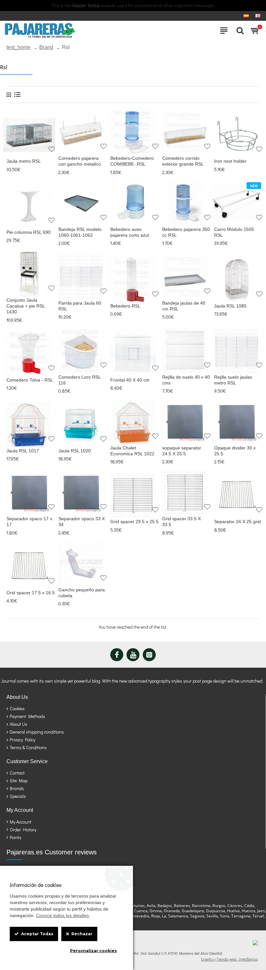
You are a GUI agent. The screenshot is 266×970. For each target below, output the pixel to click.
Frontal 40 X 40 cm (130, 380)
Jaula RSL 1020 (74, 450)
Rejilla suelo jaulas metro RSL (233, 379)
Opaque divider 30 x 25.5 (235, 450)
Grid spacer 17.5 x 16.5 (30, 592)
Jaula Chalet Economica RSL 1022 (132, 450)
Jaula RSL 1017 (22, 450)
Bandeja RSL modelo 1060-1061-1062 (80, 232)
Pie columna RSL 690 (28, 232)
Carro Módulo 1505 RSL (234, 232)
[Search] (238, 30)
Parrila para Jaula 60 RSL (79, 305)
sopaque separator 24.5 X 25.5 (181, 450)
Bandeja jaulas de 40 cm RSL (183, 305)
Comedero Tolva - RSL (29, 380)
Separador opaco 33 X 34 (81, 521)
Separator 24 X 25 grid (237, 521)
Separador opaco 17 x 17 (29, 521)
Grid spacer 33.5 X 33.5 (181, 521)
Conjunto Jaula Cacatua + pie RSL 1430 (25, 305)
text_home (18, 47)
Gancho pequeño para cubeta (81, 592)
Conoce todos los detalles (62, 915)
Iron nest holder (230, 161)
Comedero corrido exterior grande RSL (183, 161)
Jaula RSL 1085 (230, 306)
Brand (46, 47)
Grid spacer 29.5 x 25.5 (134, 521)
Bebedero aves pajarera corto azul (129, 232)
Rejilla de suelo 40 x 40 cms (186, 379)
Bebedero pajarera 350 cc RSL (186, 232)
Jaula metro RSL (23, 161)
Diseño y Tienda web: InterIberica (229, 959)
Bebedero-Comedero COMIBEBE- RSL (132, 161)
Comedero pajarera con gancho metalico (79, 161)
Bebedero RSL (125, 306)
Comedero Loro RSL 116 (79, 379)
